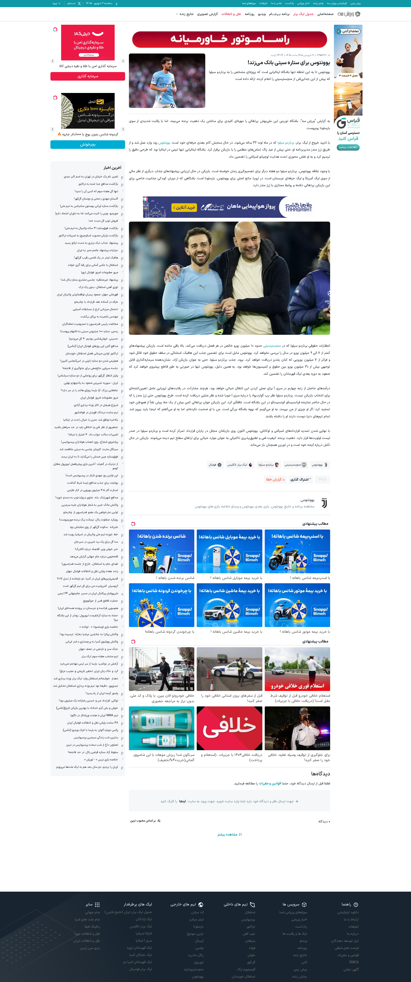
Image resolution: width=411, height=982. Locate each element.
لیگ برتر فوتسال (140, 969)
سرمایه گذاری (88, 76)
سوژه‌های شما (249, 3)
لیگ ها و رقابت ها (295, 933)
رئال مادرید (196, 955)
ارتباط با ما (351, 919)
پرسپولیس (248, 919)
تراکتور (250, 926)
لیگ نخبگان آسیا (140, 955)
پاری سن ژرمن (90, 948)
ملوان (251, 955)
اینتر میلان (196, 919)
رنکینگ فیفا (92, 926)
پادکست (289, 3)
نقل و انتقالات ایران (86, 940)
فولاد (252, 948)
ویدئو (303, 940)
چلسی (199, 948)
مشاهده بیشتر (227, 834)
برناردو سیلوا (286, 142)
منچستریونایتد (194, 969)
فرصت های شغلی (347, 948)
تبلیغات (263, 3)
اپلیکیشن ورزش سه (337, 3)
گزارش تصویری (207, 14)
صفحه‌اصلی (325, 14)
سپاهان (250, 940)
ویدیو (262, 14)
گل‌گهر (251, 962)
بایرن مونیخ (195, 933)
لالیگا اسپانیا (144, 933)
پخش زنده (318, 3)
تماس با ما (276, 3)
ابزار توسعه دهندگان (345, 940)
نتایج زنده (187, 14)
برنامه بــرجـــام (279, 14)
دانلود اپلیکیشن (348, 912)
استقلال (250, 912)
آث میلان (197, 912)
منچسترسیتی (272, 345)
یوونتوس (164, 142)
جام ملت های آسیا (87, 919)
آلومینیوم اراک (246, 969)
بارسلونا (198, 926)
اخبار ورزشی (303, 3)
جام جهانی (92, 912)
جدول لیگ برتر (303, 14)
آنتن (304, 962)
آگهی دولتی (351, 969)
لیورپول (199, 962)
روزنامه (249, 14)
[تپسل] (145, 198)
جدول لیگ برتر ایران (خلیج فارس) (128, 912)
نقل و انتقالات (231, 14)
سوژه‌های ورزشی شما (293, 912)
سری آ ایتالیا (144, 940)
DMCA (354, 962)
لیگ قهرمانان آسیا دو (137, 962)
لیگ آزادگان (144, 919)
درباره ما (353, 933)
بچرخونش (88, 144)
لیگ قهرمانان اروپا (139, 947)
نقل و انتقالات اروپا (87, 933)
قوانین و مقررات (270, 783)
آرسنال (199, 940)
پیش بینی (356, 3)
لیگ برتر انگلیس (141, 926)
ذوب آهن (249, 933)
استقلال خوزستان (243, 976)
